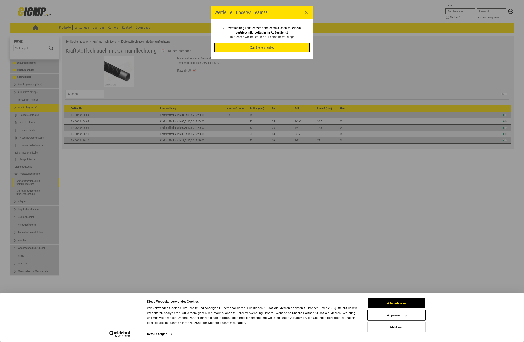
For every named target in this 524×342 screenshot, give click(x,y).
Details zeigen (157, 334)
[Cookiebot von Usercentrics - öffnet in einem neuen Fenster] (120, 334)
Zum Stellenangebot (262, 47)
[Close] (306, 12)
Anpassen (394, 315)
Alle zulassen (396, 303)
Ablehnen (396, 327)
